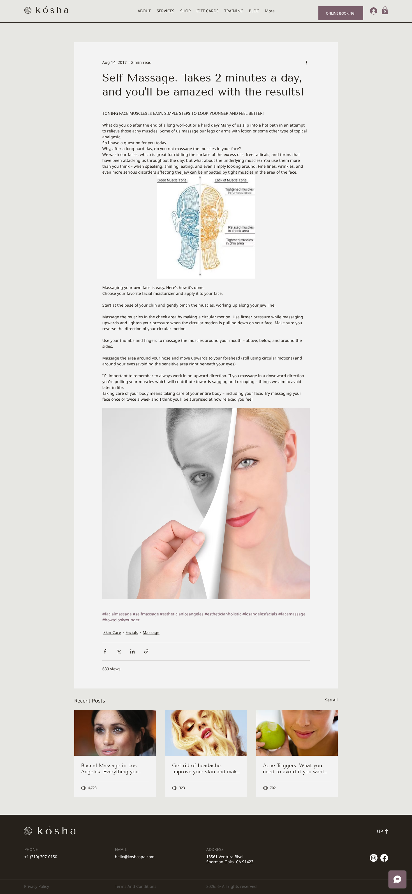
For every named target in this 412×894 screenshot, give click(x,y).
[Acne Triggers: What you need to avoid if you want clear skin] (297, 733)
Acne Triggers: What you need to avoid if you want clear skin (293, 768)
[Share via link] (146, 651)
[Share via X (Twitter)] (118, 651)
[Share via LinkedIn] (132, 651)
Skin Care (112, 632)
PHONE (31, 849)
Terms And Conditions (135, 886)
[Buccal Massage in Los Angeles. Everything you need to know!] (115, 733)
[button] (384, 10)
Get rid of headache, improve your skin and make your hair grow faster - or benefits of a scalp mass (206, 768)
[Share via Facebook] (105, 651)
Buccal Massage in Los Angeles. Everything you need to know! (109, 768)
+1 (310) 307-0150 (40, 856)
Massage (151, 632)
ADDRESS (215, 849)
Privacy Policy (36, 886)
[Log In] (372, 11)
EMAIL (121, 849)
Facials (132, 632)
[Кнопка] (368, 831)
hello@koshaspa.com (134, 856)
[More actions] (306, 62)
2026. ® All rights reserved (231, 886)
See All (331, 699)
